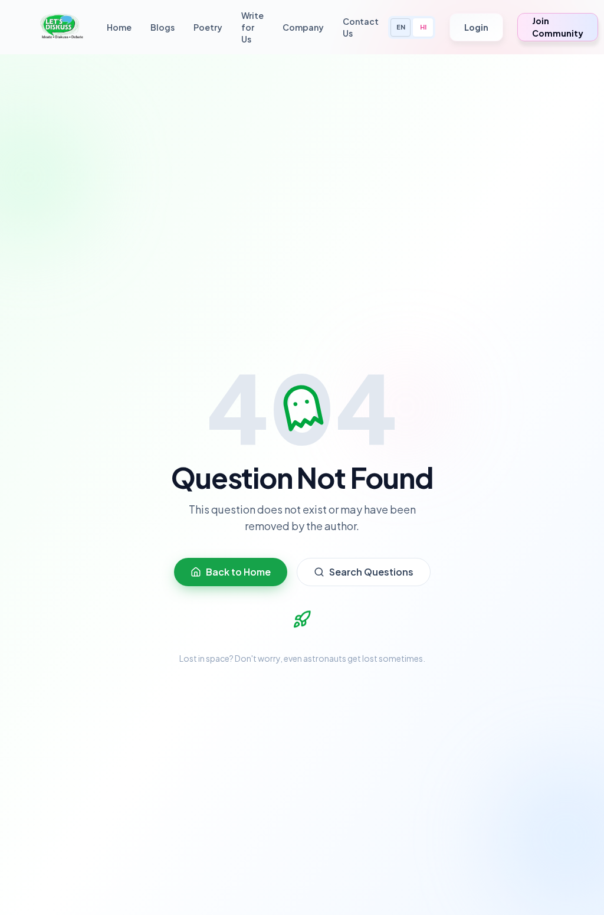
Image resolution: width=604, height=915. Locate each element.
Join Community (557, 26)
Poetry (207, 27)
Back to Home (238, 572)
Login (476, 27)
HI (423, 27)
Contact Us (361, 27)
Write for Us (252, 27)
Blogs (162, 27)
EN (400, 27)
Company (303, 27)
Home (119, 27)
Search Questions (371, 572)
